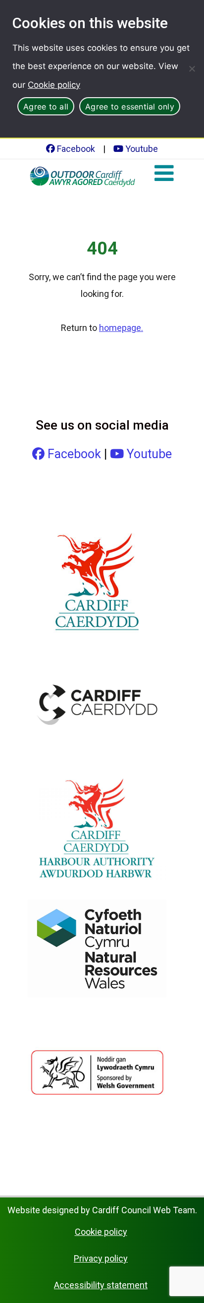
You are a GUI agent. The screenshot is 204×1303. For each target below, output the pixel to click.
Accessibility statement (101, 1285)
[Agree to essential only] (192, 68)
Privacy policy (101, 1258)
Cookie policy (54, 85)
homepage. (121, 328)
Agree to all (45, 106)
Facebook (75, 149)
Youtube (140, 149)
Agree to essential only (129, 106)
